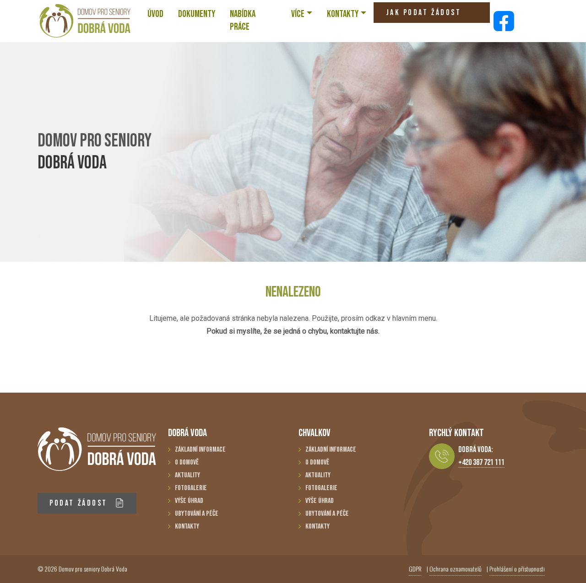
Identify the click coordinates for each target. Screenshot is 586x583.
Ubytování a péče (196, 513)
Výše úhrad (189, 501)
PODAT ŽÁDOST (79, 503)
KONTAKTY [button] (342, 14)
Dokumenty (196, 14)
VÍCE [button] (297, 14)
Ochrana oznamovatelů (455, 568)
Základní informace (200, 449)
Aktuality (187, 475)
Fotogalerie (191, 488)
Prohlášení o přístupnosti (517, 568)
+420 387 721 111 (481, 462)
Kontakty (187, 526)
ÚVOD (155, 14)
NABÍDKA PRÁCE (242, 20)
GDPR (415, 568)
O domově (187, 462)
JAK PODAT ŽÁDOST (423, 12)
